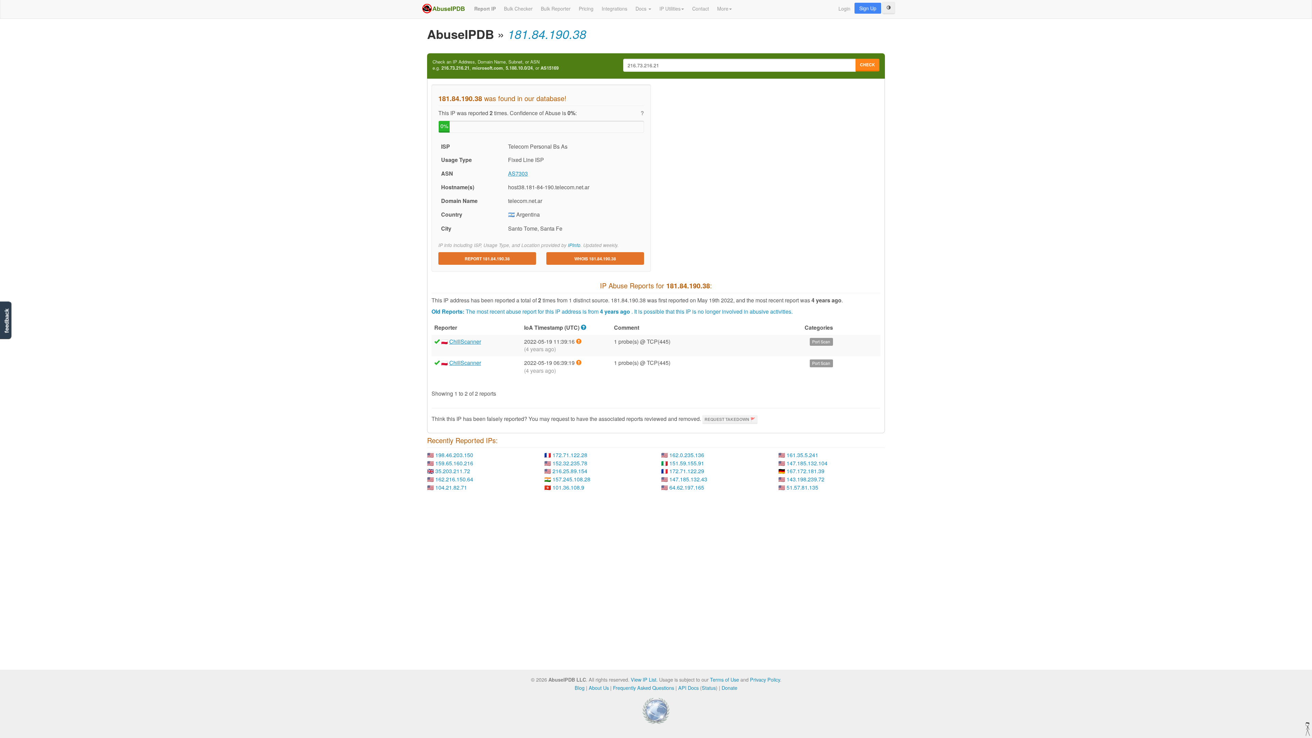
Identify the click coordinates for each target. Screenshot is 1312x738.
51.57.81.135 (802, 487)
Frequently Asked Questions (643, 687)
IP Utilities (670, 8)
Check (867, 65)
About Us (599, 687)
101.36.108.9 (568, 487)
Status (709, 687)
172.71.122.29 (686, 471)
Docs (642, 8)
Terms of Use (724, 679)
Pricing (586, 8)
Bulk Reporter (556, 8)
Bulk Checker (518, 8)
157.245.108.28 (571, 479)
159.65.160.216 (454, 463)
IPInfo (574, 245)
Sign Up (867, 8)
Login (844, 8)
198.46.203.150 (454, 455)
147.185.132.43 (688, 479)
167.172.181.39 (805, 471)
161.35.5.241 (802, 455)
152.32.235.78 (569, 463)
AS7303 (518, 173)
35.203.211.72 (452, 471)
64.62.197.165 (686, 487)
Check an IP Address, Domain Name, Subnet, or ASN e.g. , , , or (496, 65)
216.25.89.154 (569, 471)
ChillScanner (465, 341)
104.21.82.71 (451, 487)
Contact (700, 8)
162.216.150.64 (454, 479)
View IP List (643, 679)
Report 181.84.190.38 (487, 259)
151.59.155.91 (686, 463)
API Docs (688, 687)
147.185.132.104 (807, 463)
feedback (6, 321)
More (722, 8)
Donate (729, 687)
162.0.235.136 (686, 455)
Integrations (614, 8)
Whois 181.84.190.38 (595, 259)
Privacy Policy (765, 679)
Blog (580, 687)
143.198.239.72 (805, 479)
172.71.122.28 (569, 455)
